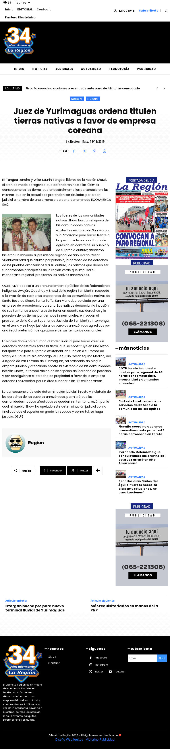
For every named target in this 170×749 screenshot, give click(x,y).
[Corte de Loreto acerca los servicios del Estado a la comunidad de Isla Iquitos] (121, 394)
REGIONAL (93, 99)
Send (161, 658)
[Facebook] (74, 151)
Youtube (119, 671)
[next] (164, 88)
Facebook (101, 657)
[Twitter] (84, 151)
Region (74, 141)
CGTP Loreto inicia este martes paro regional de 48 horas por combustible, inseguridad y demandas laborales (140, 376)
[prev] (157, 88)
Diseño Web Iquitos (69, 739)
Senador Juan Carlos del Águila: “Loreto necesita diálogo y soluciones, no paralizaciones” (138, 487)
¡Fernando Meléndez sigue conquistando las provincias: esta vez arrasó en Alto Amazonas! (141, 457)
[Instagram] (90, 665)
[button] (166, 11)
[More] (97, 470)
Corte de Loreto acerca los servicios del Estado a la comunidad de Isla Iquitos (139, 405)
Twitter (99, 671)
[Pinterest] (94, 151)
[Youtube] (110, 671)
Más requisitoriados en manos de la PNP (124, 608)
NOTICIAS (77, 99)
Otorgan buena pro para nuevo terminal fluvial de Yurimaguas (35, 608)
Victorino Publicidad (100, 739)
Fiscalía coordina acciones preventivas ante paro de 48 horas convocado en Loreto (141, 430)
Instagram (101, 664)
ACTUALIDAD (136, 364)
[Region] (15, 443)
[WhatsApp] (104, 151)
